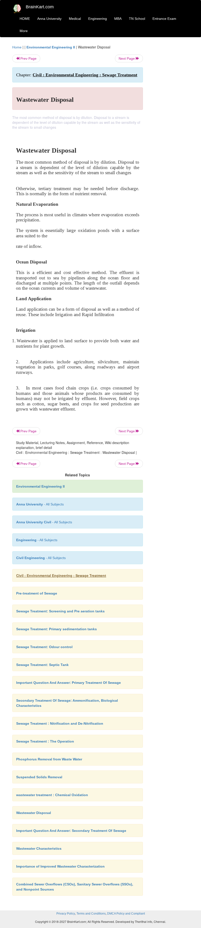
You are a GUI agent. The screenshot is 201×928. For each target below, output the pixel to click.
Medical (75, 19)
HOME (25, 19)
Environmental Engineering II (50, 47)
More (24, 31)
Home (17, 47)
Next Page (127, 58)
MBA (118, 19)
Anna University (49, 19)
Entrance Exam (164, 19)
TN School (137, 19)
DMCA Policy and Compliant (126, 913)
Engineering (97, 19)
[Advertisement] (169, 118)
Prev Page (28, 58)
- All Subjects (40, 504)
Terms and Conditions (91, 913)
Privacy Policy (65, 913)
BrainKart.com (40, 6)
